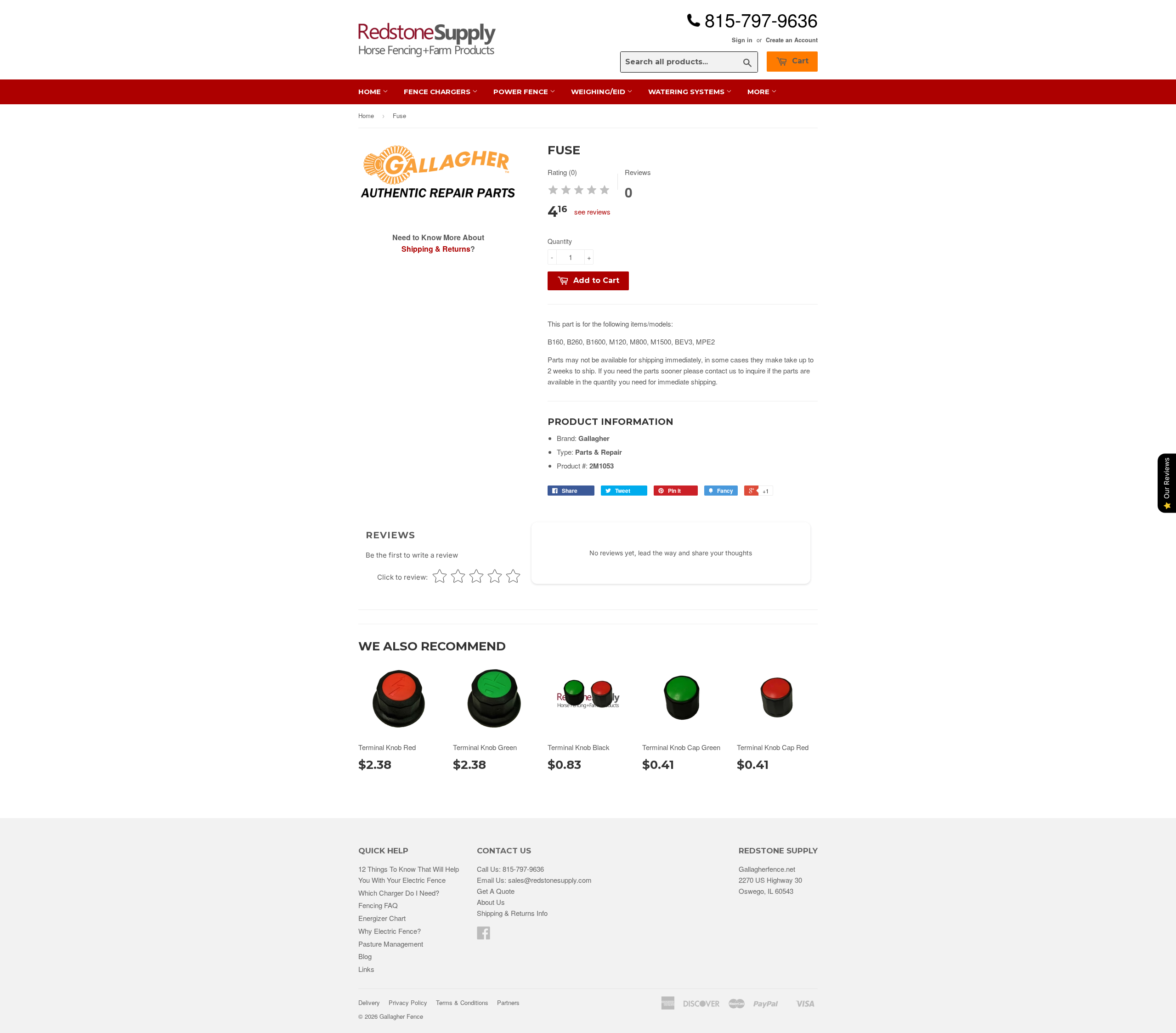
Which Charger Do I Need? (398, 893)
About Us (491, 902)
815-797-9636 (523, 869)
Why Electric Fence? (389, 931)
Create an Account (792, 40)
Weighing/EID (599, 91)
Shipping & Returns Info (512, 913)
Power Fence (521, 91)
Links (366, 969)
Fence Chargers (438, 91)
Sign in (742, 40)
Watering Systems (687, 91)
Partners (508, 1002)
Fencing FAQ (378, 905)
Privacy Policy (408, 1002)
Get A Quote (495, 891)
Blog (365, 956)
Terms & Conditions (462, 1002)
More (759, 91)
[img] (579, 191)
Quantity (560, 241)
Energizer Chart (382, 918)
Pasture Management (390, 943)
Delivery (369, 1002)
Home (370, 91)
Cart (799, 60)
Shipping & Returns (435, 248)
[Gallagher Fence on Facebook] (484, 935)
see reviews (592, 211)
